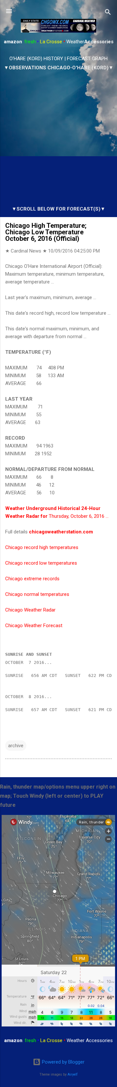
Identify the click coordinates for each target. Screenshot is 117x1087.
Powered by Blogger (62, 1062)
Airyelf (73, 1074)
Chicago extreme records (32, 579)
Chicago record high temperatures (41, 547)
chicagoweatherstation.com (61, 532)
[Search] (108, 13)
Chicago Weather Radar (30, 610)
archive (15, 746)
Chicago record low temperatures (41, 563)
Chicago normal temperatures (37, 594)
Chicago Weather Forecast (33, 625)
